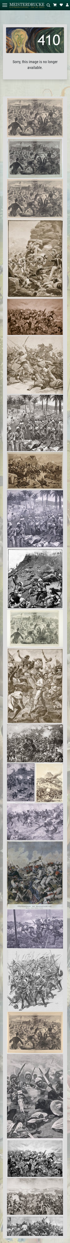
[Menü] (5, 5)
